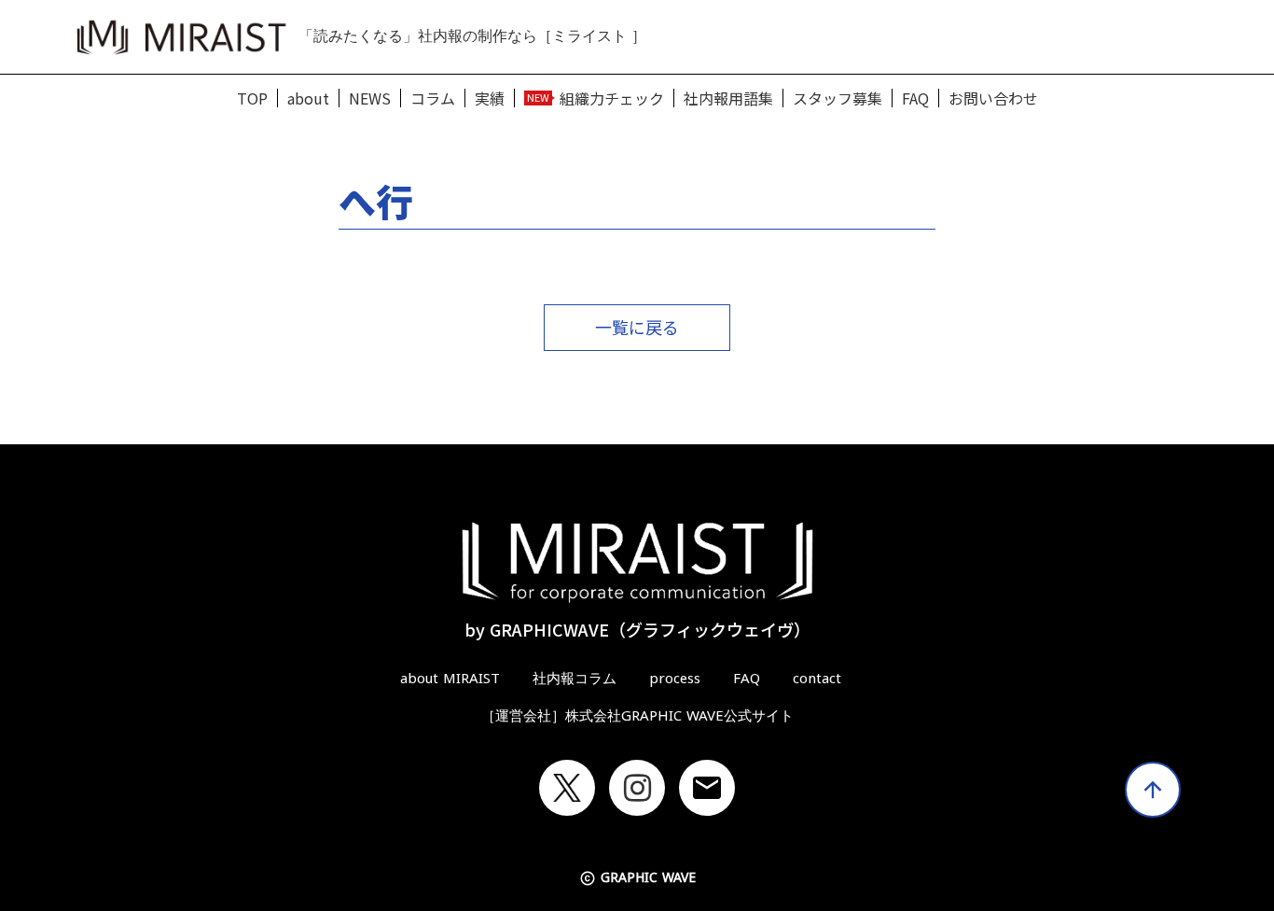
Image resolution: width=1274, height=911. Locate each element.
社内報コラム (574, 678)
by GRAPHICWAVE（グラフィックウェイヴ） (637, 629)
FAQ (915, 98)
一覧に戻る (637, 327)
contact (817, 678)
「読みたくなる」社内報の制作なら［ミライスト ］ (472, 36)
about (308, 98)
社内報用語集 (728, 98)
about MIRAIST (450, 678)
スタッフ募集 (837, 98)
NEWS (370, 98)
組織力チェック (612, 98)
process (674, 678)
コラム (432, 98)
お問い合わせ (993, 98)
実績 (490, 98)
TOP (252, 98)
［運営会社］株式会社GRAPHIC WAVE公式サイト (637, 715)
